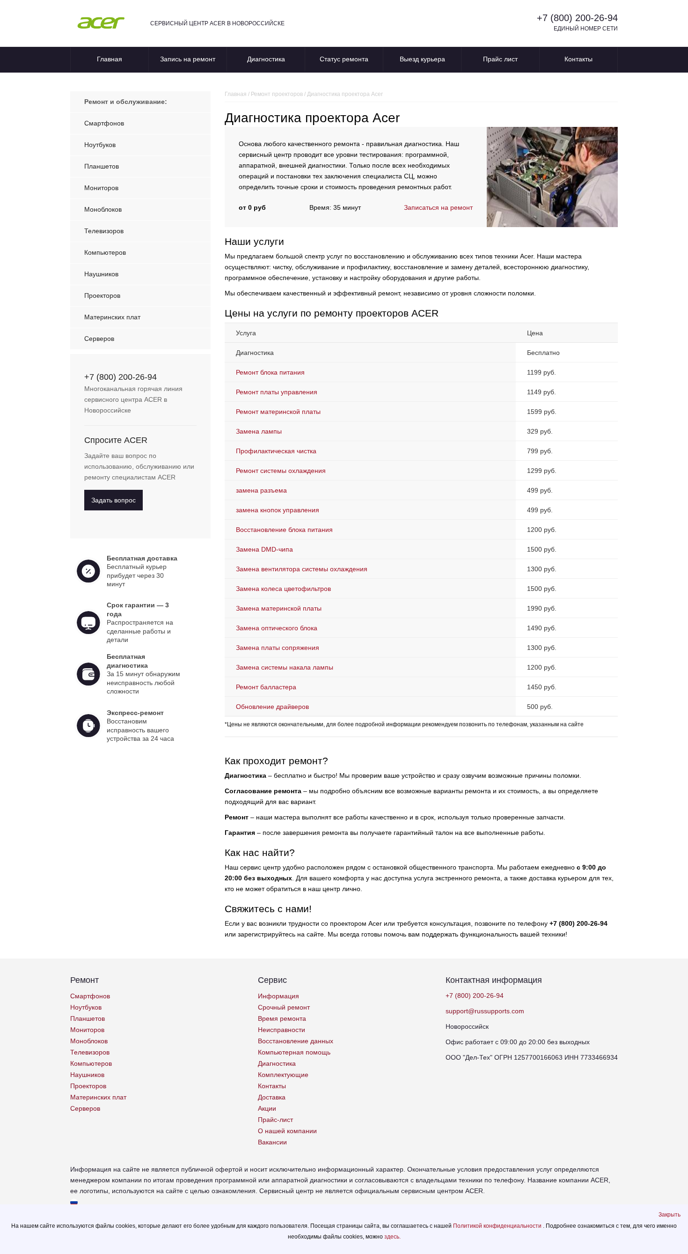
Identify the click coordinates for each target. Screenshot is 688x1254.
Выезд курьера (422, 59)
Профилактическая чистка (276, 451)
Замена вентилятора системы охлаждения (301, 569)
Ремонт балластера (266, 687)
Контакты (578, 59)
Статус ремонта (344, 59)
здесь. (392, 1236)
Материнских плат (112, 317)
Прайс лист (500, 59)
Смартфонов (104, 123)
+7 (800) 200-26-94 (577, 18)
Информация (278, 996)
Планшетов (101, 166)
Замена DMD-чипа (264, 549)
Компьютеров (105, 252)
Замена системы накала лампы (284, 667)
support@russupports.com (485, 1011)
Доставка (271, 1097)
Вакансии (272, 1142)
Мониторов (101, 188)
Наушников (101, 274)
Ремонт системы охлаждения (281, 470)
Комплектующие (283, 1074)
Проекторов (102, 295)
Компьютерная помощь (294, 1052)
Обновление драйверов (272, 706)
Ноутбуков (100, 144)
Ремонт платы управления (276, 392)
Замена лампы (259, 431)
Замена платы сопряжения (277, 647)
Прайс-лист (275, 1119)
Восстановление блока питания (284, 529)
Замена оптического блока (276, 628)
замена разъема (261, 490)
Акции (267, 1108)
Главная (109, 59)
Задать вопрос (113, 500)
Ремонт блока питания (270, 372)
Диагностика (266, 59)
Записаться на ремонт (438, 207)
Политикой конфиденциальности (498, 1226)
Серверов (99, 338)
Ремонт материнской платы (278, 411)
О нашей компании (287, 1131)
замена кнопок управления (277, 510)
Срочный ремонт (284, 1007)
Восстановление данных (295, 1041)
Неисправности (281, 1029)
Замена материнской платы (279, 608)
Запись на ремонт (187, 59)
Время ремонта (282, 1018)
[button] (670, 1214)
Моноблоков (103, 209)
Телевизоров (104, 231)
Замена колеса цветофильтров (283, 588)
